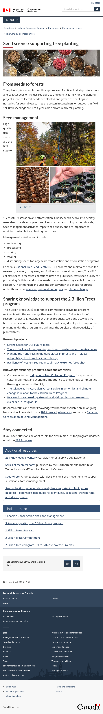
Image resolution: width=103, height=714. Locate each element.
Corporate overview (72, 28)
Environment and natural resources (19, 665)
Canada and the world (61, 642)
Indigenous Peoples (60, 656)
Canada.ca (8, 28)
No (76, 563)
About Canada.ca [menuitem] (13, 696)
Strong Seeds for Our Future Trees (28, 345)
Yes (68, 563)
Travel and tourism (11, 642)
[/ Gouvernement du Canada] (22, 10)
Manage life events (60, 670)
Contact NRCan (10, 598)
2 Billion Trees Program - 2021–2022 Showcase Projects (39, 545)
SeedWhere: (12, 476)
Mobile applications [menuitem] (15, 691)
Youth (54, 665)
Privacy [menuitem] (59, 691)
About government (60, 616)
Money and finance (60, 647)
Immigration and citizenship (16, 637)
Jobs (5, 632)
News (5, 603)
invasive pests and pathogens (44, 289)
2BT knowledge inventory (56, 412)
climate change (78, 289)
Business (7, 647)
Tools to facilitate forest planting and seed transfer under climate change (52, 349)
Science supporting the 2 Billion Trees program (34, 523)
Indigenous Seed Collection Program (52, 375)
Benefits (7, 651)
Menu (10, 20)
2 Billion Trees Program (19, 530)
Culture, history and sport (14, 675)
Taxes (5, 661)
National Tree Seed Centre (31, 267)
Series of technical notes (20, 465)
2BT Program (23, 440)
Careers (55, 598)
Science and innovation (62, 651)
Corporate (53, 28)
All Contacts (8, 616)
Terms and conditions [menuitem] (65, 686)
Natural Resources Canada (31, 28)
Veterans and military (61, 661)
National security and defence (16, 670)
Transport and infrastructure (65, 637)
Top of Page (8, 707)
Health (6, 656)
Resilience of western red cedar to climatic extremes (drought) (46, 362)
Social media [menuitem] (12, 686)
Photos (27, 207)
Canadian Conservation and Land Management (34, 516)
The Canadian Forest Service (20, 33)
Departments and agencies (15, 621)
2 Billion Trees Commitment (22, 538)
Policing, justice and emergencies (67, 632)
